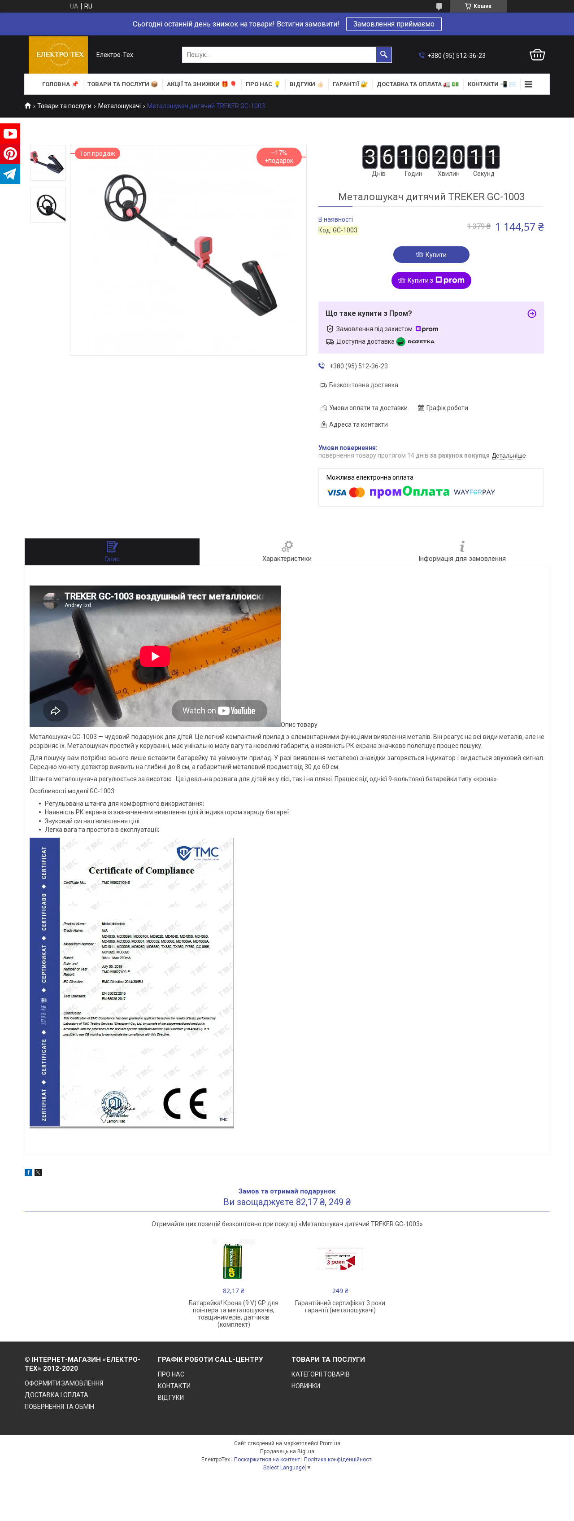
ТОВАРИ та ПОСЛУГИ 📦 (122, 84)
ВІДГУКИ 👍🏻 (307, 84)
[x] (38, 1173)
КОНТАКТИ (174, 1386)
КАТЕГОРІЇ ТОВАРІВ (320, 1374)
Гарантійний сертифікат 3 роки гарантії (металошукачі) (340, 1306)
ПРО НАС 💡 (263, 84)
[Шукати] (383, 54)
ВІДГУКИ (171, 1397)
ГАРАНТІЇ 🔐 (350, 84)
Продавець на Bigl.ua (287, 1451)
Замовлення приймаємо (394, 24)
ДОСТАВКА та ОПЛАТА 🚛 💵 (418, 84)
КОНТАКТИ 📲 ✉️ (492, 84)
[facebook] (28, 1173)
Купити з (420, 280)
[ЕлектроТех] (58, 55)
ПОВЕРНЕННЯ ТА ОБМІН (59, 1406)
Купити (436, 254)
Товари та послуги (64, 105)
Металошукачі (119, 105)
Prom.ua (330, 1443)
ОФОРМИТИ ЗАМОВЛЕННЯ (64, 1383)
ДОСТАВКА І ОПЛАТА (56, 1395)
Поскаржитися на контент (267, 1459)
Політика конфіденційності (338, 1459)
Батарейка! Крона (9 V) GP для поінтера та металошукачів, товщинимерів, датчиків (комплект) (233, 1313)
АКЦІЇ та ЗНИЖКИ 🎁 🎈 (202, 84)
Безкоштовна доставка (363, 385)
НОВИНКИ (305, 1386)
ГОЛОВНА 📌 (60, 84)
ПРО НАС (171, 1374)
